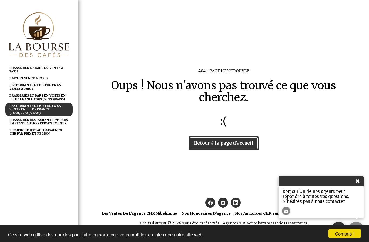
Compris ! (345, 233)
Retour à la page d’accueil (224, 143)
